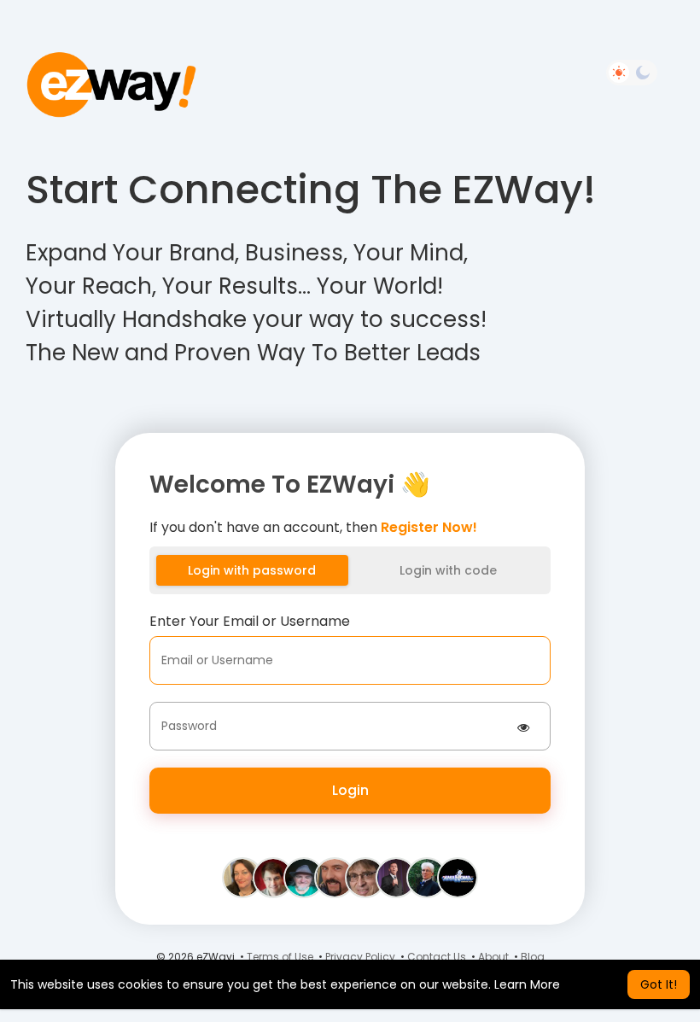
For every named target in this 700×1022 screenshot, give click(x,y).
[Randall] (334, 876)
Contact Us (436, 956)
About (493, 956)
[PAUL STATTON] (304, 876)
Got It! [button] (658, 984)
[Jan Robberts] (396, 876)
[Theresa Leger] (242, 876)
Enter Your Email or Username (249, 621)
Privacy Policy (360, 956)
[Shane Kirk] (457, 876)
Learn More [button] (527, 984)
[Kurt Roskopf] (273, 876)
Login (350, 790)
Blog (533, 956)
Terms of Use (280, 956)
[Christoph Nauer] (365, 876)
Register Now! (429, 527)
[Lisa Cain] (427, 876)
